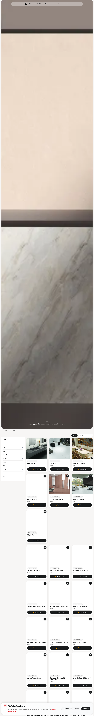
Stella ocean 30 (55, 535)
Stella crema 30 (32, 535)
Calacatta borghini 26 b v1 (59, 642)
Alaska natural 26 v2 (34, 571)
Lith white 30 (54, 463)
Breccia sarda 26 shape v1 (59, 606)
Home (5, 430)
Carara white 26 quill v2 (81, 642)
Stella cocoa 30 (78, 499)
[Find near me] (87, 4)
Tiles (9, 430)
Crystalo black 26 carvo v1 (82, 678)
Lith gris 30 (31, 463)
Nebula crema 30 (79, 463)
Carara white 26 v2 (34, 678)
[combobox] (85, 435)
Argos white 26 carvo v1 (81, 571)
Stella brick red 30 (56, 499)
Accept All (86, 708)
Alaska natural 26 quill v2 (82, 535)
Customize (66, 708)
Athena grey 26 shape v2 (36, 606)
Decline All (76, 708)
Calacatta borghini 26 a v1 (36, 642)
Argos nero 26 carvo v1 (58, 571)
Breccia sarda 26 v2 (80, 606)
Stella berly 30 (32, 499)
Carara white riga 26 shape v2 (57, 679)
